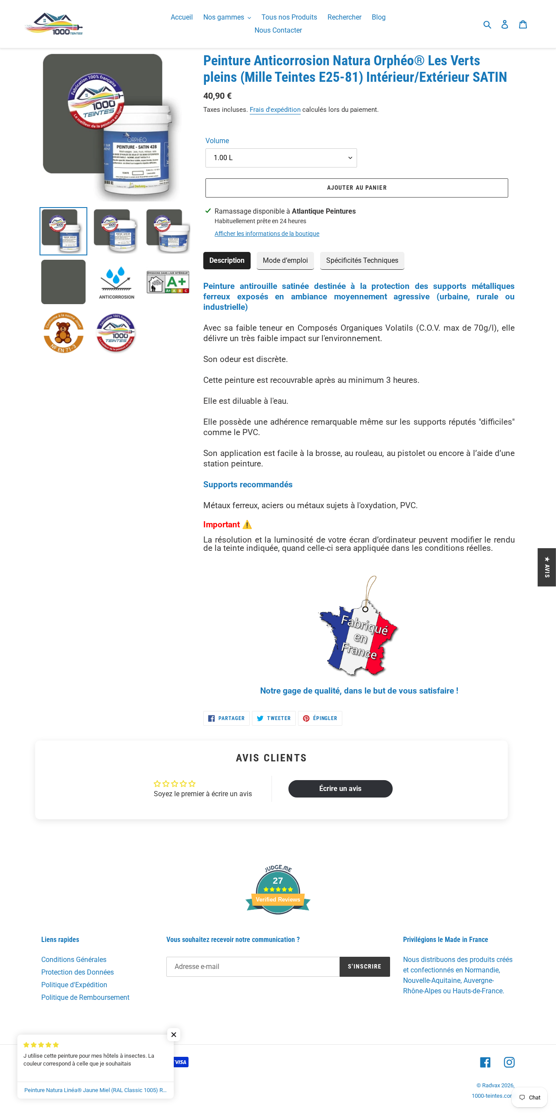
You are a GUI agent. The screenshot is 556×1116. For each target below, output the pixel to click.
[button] (173, 1034)
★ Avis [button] (547, 567)
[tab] (227, 261)
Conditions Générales (73, 959)
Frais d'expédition (275, 110)
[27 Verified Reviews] (278, 930)
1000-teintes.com (493, 1096)
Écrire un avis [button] (340, 788)
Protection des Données (77, 972)
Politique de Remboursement (85, 997)
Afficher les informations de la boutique (267, 233)
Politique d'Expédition (74, 985)
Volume (217, 141)
